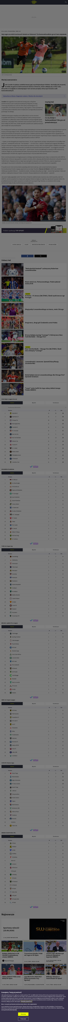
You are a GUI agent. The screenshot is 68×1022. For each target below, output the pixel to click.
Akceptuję (23, 1014)
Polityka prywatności (26, 1001)
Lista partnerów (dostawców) (9, 1010)
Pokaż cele (23, 1019)
